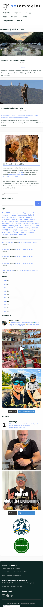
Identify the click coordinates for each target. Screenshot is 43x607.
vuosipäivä (13, 234)
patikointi (10, 227)
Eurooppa (28, 13)
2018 (5, 308)
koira (13, 219)
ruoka (4, 232)
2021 (5, 298)
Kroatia (36, 115)
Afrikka (24, 17)
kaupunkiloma (6, 219)
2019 (5, 304)
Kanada (11, 583)
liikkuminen (5, 223)
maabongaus (27, 223)
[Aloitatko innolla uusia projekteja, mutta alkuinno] (21, 388)
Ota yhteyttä (8, 21)
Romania (23, 67)
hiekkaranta (5, 215)
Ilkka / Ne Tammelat (8, 242)
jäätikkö (4, 217)
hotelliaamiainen (22, 215)
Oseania (14, 17)
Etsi (38, 203)
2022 (5, 294)
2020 (5, 301)
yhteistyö (22, 234)
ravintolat (6, 230)
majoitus (5, 226)
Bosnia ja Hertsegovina (18, 115)
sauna (9, 232)
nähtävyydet (13, 226)
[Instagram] (3, 595)
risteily (15, 230)
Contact (19, 21)
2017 (5, 311)
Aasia (5, 17)
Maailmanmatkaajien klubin (16, 174)
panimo (4, 227)
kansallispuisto (12, 217)
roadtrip (32, 230)
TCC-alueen (19, 172)
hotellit (31, 215)
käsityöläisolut (13, 221)
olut (21, 226)
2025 (5, 284)
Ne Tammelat (6, 249)
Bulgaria (26, 115)
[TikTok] (12, 595)
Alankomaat (5, 586)
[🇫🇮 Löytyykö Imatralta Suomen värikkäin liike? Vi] (21, 348)
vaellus (22, 232)
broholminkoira (34, 213)
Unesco (15, 232)
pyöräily (27, 227)
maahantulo (35, 223)
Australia (13, 586)
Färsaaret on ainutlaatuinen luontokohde (14, 572)
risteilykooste (24, 230)
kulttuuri (4, 221)
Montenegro (4, 117)
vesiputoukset (30, 232)
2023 (5, 291)
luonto (18, 223)
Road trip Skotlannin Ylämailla (28, 242)
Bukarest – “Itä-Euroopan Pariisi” (13, 60)
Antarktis (6, 13)
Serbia (26, 117)
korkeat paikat (22, 219)
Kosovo (31, 115)
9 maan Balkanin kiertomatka (12, 108)
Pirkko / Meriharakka (8, 270)
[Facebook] (7, 595)
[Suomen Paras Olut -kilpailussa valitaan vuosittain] (21, 490)
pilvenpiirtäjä (19, 227)
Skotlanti (5, 583)
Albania (9, 115)
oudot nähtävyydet (32, 226)
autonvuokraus (16, 213)
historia (13, 215)
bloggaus (25, 213)
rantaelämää (35, 227)
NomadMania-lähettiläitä (10, 177)
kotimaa (32, 219)
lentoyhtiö (30, 221)
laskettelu (23, 221)
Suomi (6, 194)
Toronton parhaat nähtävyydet (11, 575)
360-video (6, 213)
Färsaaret (17, 583)
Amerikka (17, 13)
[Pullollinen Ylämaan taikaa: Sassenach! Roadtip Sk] (21, 450)
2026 (5, 281)
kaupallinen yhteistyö (26, 217)
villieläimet (5, 234)
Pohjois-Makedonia (14, 117)
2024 (5, 287)
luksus (12, 223)
